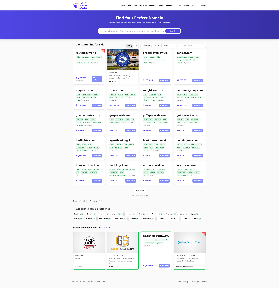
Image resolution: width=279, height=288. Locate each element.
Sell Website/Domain (147, 5)
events (146, 147)
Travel (174, 219)
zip (124, 97)
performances (159, 147)
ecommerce (147, 243)
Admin (204, 281)
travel (100, 57)
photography (87, 122)
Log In (194, 5)
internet (152, 57)
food (161, 243)
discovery (146, 100)
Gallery (129, 46)
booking (190, 60)
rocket (112, 122)
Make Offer (95, 79)
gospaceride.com (120, 115)
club (111, 147)
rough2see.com (153, 90)
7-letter (179, 63)
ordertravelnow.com (156, 53)
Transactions (105, 219)
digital (158, 57)
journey (88, 60)
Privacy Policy (183, 281)
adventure (85, 57)
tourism (94, 60)
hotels (122, 172)
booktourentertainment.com (162, 140)
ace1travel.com (187, 165)
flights (179, 94)
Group (78, 219)
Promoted (146, 46)
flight (84, 97)
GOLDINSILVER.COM (116, 256)
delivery (120, 94)
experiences (97, 122)
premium (79, 63)
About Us (169, 5)
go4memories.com (88, 115)
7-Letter (161, 219)
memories (80, 125)
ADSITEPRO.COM (81, 256)
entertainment (148, 119)
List (136, 46)
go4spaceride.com (188, 115)
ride (133, 119)
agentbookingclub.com (124, 140)
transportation (181, 60)
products (152, 240)
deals (155, 60)
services (118, 144)
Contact (161, 5)
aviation (90, 97)
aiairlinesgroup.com (190, 90)
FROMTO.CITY (114, 73)
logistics (118, 97)
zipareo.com (117, 90)
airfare (79, 97)
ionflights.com (85, 140)
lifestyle (79, 122)
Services (170, 214)
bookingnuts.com (188, 140)
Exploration (148, 219)
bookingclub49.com (88, 165)
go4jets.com (184, 53)
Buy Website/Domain (129, 5)
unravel (146, 175)
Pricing (178, 5)
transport (113, 94)
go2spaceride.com (155, 115)
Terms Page (195, 281)
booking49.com (119, 165)
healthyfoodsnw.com (156, 235)
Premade (90, 219)
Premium (157, 214)
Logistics (78, 214)
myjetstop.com (85, 90)
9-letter (86, 63)
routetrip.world (86, 53)
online (145, 57)
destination (160, 172)
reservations (118, 147)
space (118, 122)
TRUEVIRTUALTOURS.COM (185, 256)
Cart (188, 5)
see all (107, 227)
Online (103, 214)
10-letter (86, 150)
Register (203, 5)
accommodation (115, 175)
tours (151, 147)
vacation (93, 57)
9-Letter (183, 214)
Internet (117, 214)
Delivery (130, 214)
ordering (161, 60)
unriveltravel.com (154, 165)
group (199, 97)
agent (126, 147)
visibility (163, 97)
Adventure (120, 219)
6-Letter (185, 219)
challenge (156, 97)
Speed (194, 214)
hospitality (186, 147)
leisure (179, 122)
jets (196, 60)
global (78, 57)
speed (112, 97)
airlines (186, 97)
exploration (80, 60)
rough (145, 94)
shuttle (124, 122)
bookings (79, 150)
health (166, 240)
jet (96, 97)
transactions (147, 60)
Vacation (133, 219)
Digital (91, 214)
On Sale (157, 46)
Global (197, 219)
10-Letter (143, 214)
